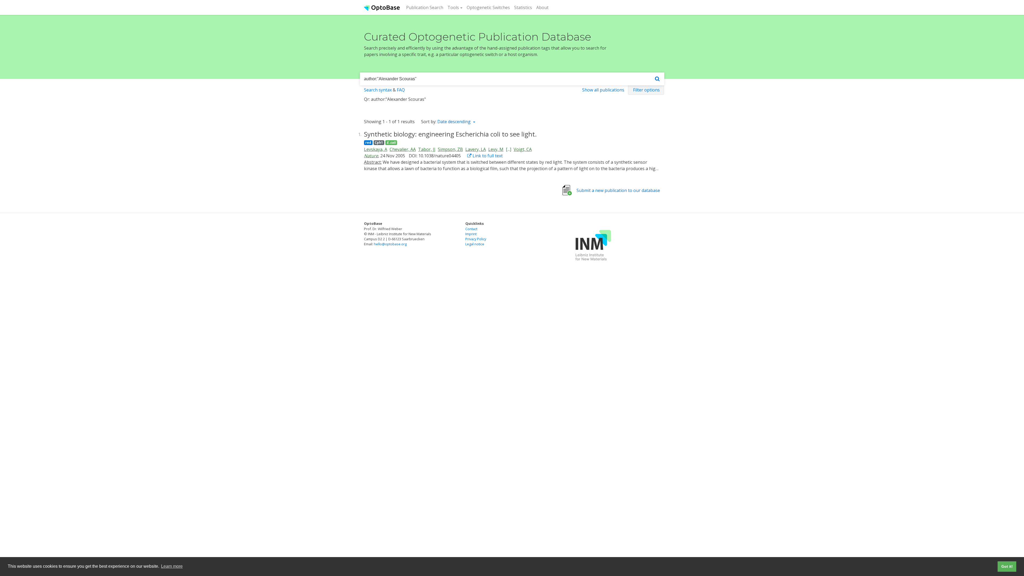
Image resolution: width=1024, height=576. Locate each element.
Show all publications (603, 90)
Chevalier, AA (403, 149)
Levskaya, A (375, 149)
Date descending (454, 122)
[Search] (657, 79)
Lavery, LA (475, 149)
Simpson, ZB (450, 149)
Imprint (471, 233)
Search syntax (378, 90)
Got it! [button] (1007, 566)
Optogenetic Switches (488, 7)
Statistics (523, 7)
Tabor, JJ (426, 149)
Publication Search (425, 7)
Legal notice (474, 244)
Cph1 (379, 142)
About (542, 7)
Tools (453, 7)
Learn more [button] (172, 566)
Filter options (646, 90)
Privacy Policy (475, 239)
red (368, 142)
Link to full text (487, 156)
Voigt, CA (523, 149)
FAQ (401, 90)
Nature (371, 156)
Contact (471, 228)
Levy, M (495, 149)
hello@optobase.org (390, 244)
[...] (508, 149)
